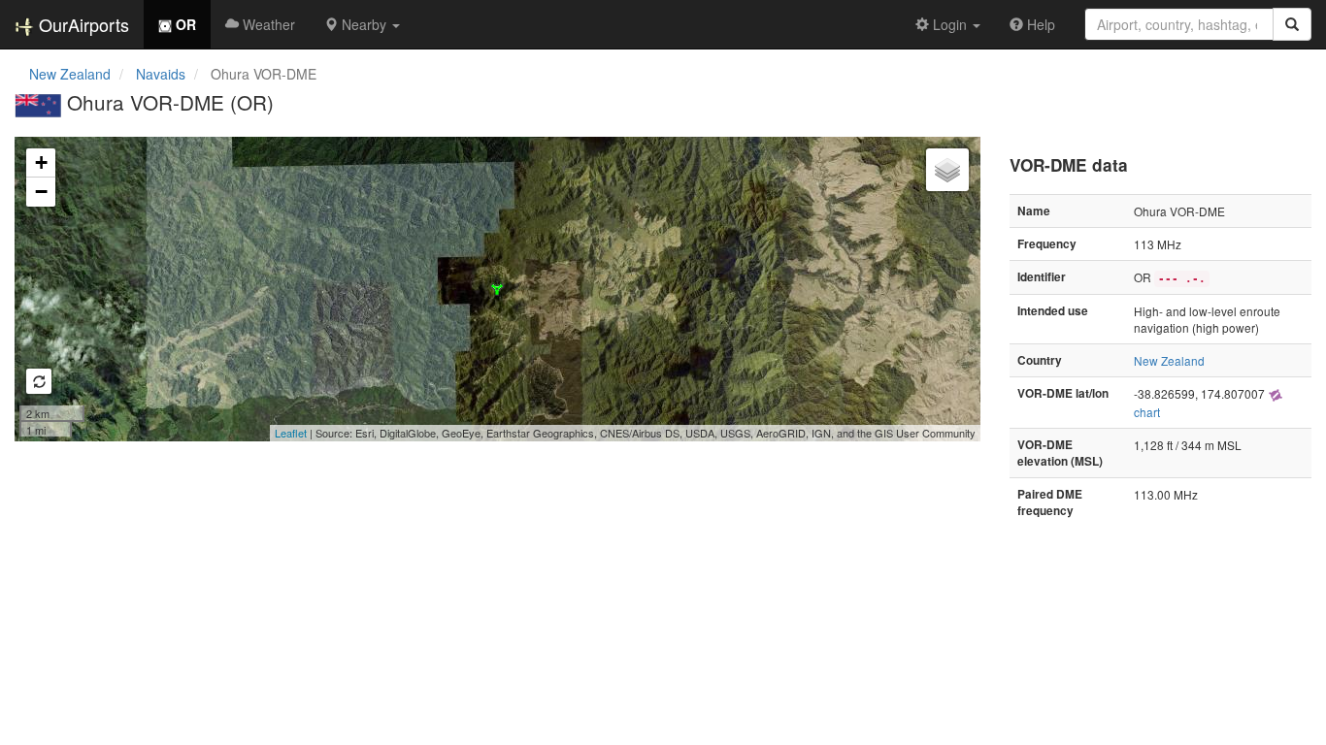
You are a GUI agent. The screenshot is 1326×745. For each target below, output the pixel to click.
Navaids (160, 73)
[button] (362, 24)
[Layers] (947, 169)
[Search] (1292, 24)
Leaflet (291, 432)
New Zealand (70, 73)
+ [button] (41, 162)
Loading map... (495, 289)
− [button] (41, 191)
